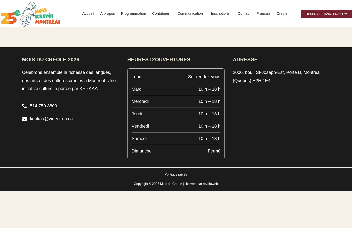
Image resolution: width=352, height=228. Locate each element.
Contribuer (160, 13)
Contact (244, 13)
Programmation (133, 13)
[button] (161, 13)
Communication (190, 13)
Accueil (88, 13)
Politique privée (176, 174)
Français (263, 13)
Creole (282, 13)
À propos (107, 13)
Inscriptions (220, 13)
